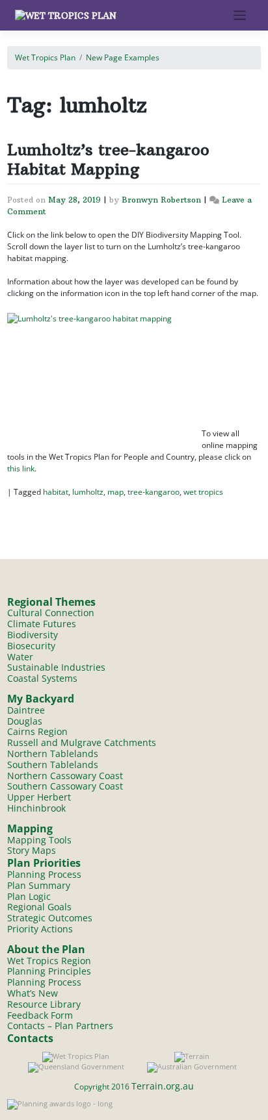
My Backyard (40, 698)
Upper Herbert (39, 797)
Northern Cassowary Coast (65, 775)
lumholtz (87, 491)
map (115, 491)
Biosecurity (31, 646)
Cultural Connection (50, 612)
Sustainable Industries (56, 667)
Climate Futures (41, 623)
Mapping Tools (39, 840)
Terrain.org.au (162, 1086)
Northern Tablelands (52, 753)
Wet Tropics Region (49, 960)
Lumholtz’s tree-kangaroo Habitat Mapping (108, 159)
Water (20, 657)
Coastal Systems (42, 678)
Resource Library (44, 1004)
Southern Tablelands (52, 764)
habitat (55, 491)
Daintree (26, 710)
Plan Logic (29, 896)
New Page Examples (122, 57)
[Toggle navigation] (239, 15)
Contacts (30, 1038)
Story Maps (31, 850)
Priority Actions (40, 929)
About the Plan (46, 949)
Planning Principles (49, 971)
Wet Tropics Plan (45, 57)
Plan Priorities (44, 863)
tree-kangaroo (153, 491)
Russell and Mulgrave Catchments (81, 742)
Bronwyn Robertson (161, 200)
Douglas (24, 721)
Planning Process (44, 874)
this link (20, 468)
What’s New (32, 993)
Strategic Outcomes (49, 918)
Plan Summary (38, 885)
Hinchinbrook (36, 808)
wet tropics (203, 491)
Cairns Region (37, 731)
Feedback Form (40, 1015)
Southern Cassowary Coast (65, 786)
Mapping (30, 828)
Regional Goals (39, 907)
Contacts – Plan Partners (60, 1025)
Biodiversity (32, 634)
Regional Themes (51, 602)
